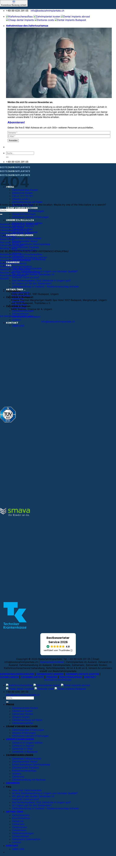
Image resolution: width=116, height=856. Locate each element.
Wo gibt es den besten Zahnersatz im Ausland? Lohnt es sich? (33, 276)
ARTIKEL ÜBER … (15, 811)
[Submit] (7, 157)
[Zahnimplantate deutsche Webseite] (19, 16)
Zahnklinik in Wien (22, 748)
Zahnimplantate (20, 815)
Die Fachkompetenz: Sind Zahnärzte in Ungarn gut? (41, 280)
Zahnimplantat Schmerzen (14, 230)
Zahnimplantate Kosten (25, 707)
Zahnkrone (18, 776)
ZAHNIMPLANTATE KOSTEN (82, 674)
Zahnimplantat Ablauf (12, 227)
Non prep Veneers (10, 242)
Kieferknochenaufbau (24, 770)
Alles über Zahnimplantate (27, 790)
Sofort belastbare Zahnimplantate (31, 244)
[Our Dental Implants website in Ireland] (20, 19)
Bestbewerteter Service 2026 (58, 640)
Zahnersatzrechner (22, 722)
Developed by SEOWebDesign (58, 680)
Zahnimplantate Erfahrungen (28, 210)
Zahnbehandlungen (23, 310)
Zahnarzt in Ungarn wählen (27, 742)
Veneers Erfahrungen (24, 213)
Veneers (16, 773)
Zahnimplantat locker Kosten (16, 233)
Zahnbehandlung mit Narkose (28, 779)
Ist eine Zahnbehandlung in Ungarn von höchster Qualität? (45, 271)
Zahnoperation (8, 236)
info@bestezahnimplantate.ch (47, 10)
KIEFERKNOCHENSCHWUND (17, 674)
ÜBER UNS (18, 325)
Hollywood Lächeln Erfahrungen (30, 216)
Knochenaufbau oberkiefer (15, 260)
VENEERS (51, 677)
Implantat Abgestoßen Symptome (19, 224)
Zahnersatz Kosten (22, 713)
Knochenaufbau (21, 818)
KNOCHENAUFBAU (70, 677)
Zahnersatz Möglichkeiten (26, 238)
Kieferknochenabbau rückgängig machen (23, 257)
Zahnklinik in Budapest (25, 751)
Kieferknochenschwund (13, 263)
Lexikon (16, 319)
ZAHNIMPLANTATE (32, 677)
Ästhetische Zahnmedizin (26, 839)
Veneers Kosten (21, 716)
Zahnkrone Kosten (22, 192)
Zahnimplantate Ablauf (25, 241)
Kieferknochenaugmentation (16, 266)
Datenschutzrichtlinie (52, 661)
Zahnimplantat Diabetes (25, 247)
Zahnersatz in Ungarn (12, 245)
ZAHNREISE (13, 783)
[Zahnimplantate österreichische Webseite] (47, 16)
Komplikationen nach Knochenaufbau (21, 254)
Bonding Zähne (8, 248)
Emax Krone (7, 239)
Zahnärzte (17, 821)
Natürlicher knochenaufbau (15, 269)
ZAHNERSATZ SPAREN (49, 674)
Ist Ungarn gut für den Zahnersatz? (32, 283)
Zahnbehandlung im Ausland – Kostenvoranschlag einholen (45, 286)
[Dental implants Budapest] (70, 19)
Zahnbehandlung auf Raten (27, 201)
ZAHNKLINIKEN (9, 677)
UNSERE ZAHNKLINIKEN (20, 739)
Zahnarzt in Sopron (23, 745)
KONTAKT (12, 322)
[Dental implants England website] (75, 16)
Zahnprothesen (20, 313)
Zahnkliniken (19, 830)
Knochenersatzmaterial (13, 275)
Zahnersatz (18, 824)
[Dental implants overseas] (44, 19)
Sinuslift (4, 278)
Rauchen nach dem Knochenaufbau (20, 272)
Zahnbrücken (19, 827)
